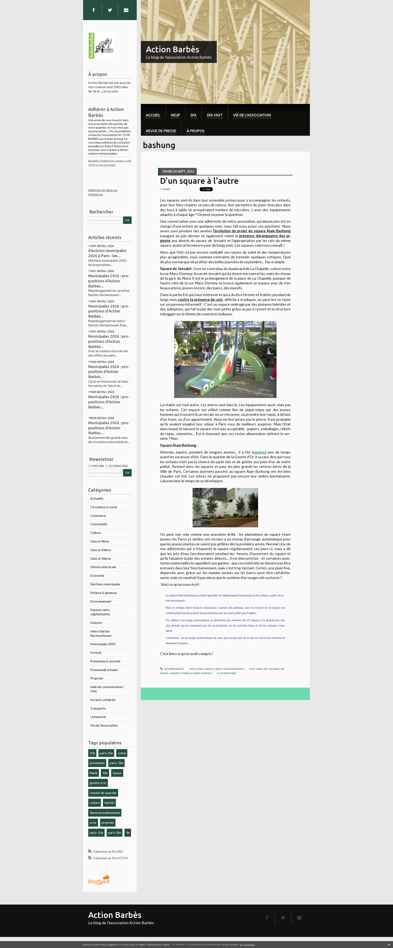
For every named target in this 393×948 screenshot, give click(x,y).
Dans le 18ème (100, 558)
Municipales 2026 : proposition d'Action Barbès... (108, 371)
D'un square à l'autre (199, 180)
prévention (97, 763)
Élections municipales (105, 584)
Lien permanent (174, 668)
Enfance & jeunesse (103, 593)
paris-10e (96, 832)
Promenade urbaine (104, 670)
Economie (97, 575)
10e (92, 753)
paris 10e (106, 753)
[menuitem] (153, 112)
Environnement (100, 601)
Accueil (153, 115)
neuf (175, 115)
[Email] (126, 10)
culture (94, 802)
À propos (195, 131)
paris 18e (114, 832)
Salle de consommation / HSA (107, 689)
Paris (93, 773)
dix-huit (215, 115)
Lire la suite (110, 91)
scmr (93, 822)
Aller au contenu (13, 4)
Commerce (98, 515)
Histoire (96, 622)
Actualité (96, 498)
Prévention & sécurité (105, 661)
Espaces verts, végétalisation (100, 612)
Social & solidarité (102, 700)
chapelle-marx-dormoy (196, 673)
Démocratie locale (103, 567)
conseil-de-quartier (103, 793)
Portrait (96, 652)
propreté (108, 822)
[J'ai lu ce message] (389, 944)
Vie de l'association (252, 115)
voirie (122, 753)
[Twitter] (110, 10)
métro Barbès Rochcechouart (101, 633)
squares (274, 668)
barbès (109, 802)
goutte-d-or (98, 783)
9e (128, 832)
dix (193, 115)
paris (259, 668)
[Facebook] (93, 10)
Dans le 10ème (100, 550)
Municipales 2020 (102, 644)
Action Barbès (172, 49)
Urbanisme (98, 717)
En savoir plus (247, 944)
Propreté (96, 678)
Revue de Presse (161, 131)
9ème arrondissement (105, 813)
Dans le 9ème (99, 541)
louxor (117, 773)
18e (105, 773)
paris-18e (116, 763)
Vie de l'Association (104, 725)
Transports (98, 708)
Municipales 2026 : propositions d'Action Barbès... (108, 280)
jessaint (175, 673)
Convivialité (98, 524)
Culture (95, 532)
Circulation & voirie (103, 507)
